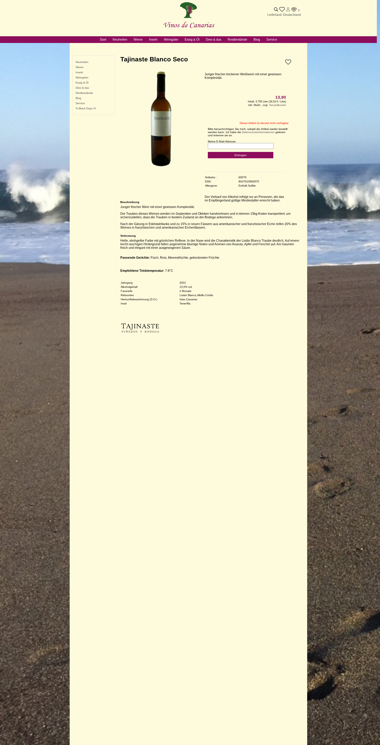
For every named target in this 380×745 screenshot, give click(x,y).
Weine (80, 67)
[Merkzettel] (288, 64)
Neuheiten (82, 62)
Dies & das (82, 87)
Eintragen (241, 155)
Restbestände (84, 92)
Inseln (79, 72)
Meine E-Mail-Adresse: (222, 141)
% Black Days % (86, 108)
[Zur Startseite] (188, 18)
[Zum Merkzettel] (282, 11)
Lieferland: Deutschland (284, 14)
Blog (78, 98)
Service (80, 103)
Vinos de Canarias (188, 25)
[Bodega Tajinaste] (140, 346)
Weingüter (82, 77)
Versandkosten (277, 105)
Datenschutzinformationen (258, 132)
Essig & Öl (82, 82)
